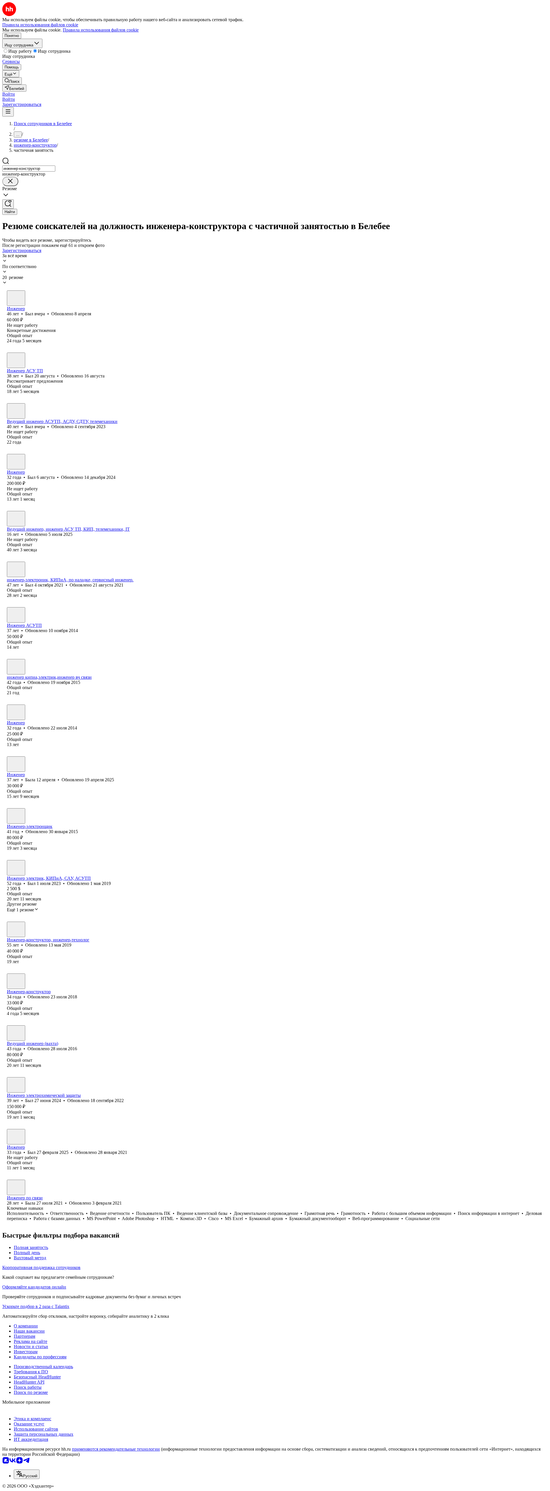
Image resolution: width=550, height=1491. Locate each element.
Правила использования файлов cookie (101, 29)
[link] (12, 80)
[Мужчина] (16, 298)
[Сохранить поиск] (8, 204)
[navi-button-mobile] (8, 112)
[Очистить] (10, 181)
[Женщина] (16, 518)
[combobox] (28, 169)
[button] (8, 94)
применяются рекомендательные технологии (116, 1449)
